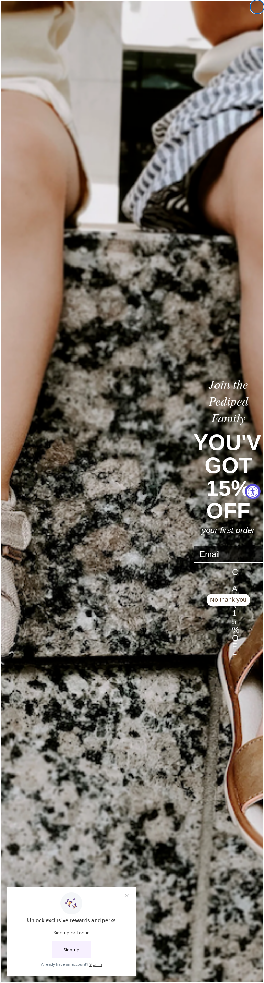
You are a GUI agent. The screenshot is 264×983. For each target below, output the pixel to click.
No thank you (228, 599)
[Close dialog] (257, 7)
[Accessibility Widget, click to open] (253, 491)
